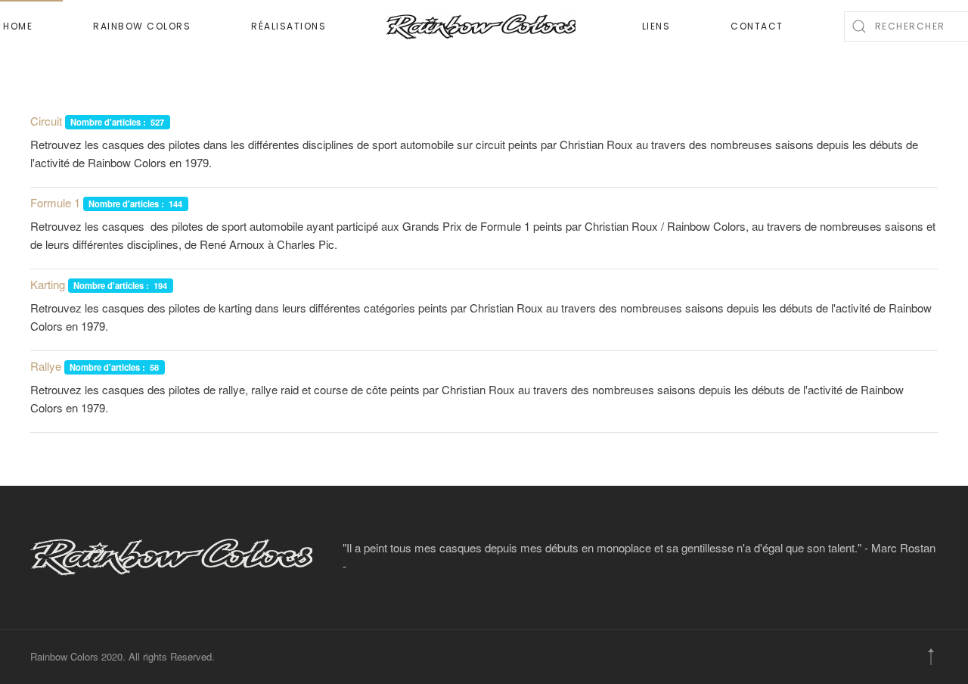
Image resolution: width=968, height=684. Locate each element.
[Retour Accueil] (484, 26)
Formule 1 (55, 202)
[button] (931, 657)
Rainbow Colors (142, 26)
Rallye (45, 366)
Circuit (46, 121)
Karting (47, 284)
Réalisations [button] (288, 26)
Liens (656, 26)
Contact (757, 26)
